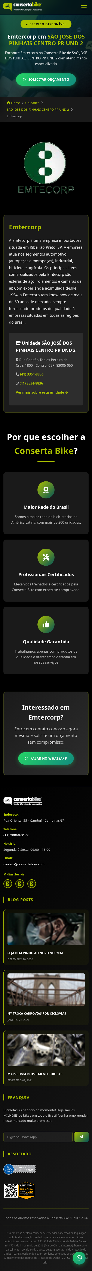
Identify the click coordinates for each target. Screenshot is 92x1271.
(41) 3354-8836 (31, 374)
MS (45, 1262)
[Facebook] (7, 883)
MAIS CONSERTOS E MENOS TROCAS (34, 1074)
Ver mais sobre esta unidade (40, 392)
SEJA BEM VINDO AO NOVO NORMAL (35, 953)
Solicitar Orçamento (48, 79)
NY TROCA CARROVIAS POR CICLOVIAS (36, 1013)
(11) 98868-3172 (16, 835)
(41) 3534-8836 (31, 383)
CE (68, 1258)
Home (15, 103)
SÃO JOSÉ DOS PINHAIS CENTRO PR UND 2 (38, 109)
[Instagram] (19, 883)
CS (63, 1258)
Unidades (32, 103)
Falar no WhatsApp (49, 758)
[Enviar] (81, 1137)
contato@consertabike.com (24, 864)
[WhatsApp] (31, 883)
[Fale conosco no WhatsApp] (79, 1258)
